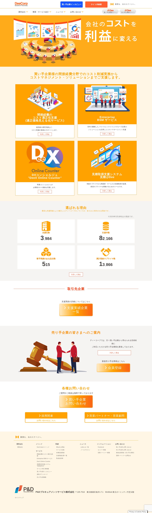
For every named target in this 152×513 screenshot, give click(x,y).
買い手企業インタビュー (72, 4)
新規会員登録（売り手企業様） (125, 452)
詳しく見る (45, 134)
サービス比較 (60, 450)
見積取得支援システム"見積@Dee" (43, 465)
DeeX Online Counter (43, 461)
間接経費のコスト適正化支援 (45, 455)
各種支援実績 (60, 452)
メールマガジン (85, 450)
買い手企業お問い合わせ (76, 401)
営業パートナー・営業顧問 (107, 418)
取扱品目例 (59, 458)
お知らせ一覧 (85, 447)
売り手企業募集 (41, 477)
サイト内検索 (96, 4)
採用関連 (46, 418)
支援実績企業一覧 (77, 310)
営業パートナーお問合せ (123, 455)
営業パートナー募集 (104, 452)
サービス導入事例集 (43, 469)
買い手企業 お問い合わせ (123, 447)
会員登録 (115, 368)
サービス (39, 451)
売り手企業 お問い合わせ (123, 450)
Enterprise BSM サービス (44, 458)
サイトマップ (19, 497)
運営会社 (20, 447)
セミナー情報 (102, 450)
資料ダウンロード (42, 474)
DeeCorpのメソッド (43, 447)
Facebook (101, 447)
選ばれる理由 (60, 447)
